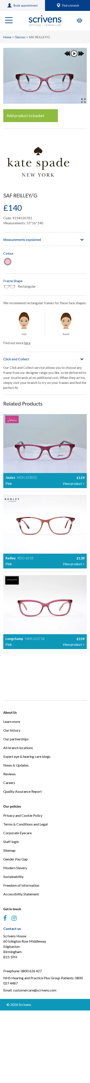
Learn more (11, 721)
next (81, 53)
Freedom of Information (21, 885)
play (74, 53)
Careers (9, 783)
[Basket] (79, 20)
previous (67, 53)
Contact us (12, 928)
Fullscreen (83, 100)
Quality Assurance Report (22, 791)
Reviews (9, 774)
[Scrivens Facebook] (5, 918)
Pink (7, 261)
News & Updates (16, 765)
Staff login (11, 841)
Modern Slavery (15, 868)
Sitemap (9, 850)
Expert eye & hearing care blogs (26, 756)
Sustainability (13, 876)
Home (7, 37)
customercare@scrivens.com (34, 990)
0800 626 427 (31, 971)
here (27, 343)
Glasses (20, 37)
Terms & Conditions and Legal (25, 824)
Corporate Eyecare (17, 833)
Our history (11, 730)
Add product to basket (25, 115)
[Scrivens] (45, 20)
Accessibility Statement (21, 894)
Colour (8, 253)
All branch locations (18, 748)
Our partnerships (16, 739)
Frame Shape (12, 281)
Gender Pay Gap (15, 859)
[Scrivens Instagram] (14, 918)
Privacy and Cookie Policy (22, 815)
